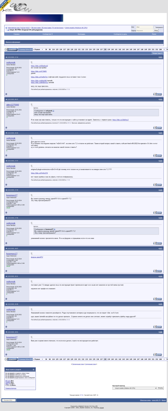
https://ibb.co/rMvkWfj (39, 81)
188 (160, 49)
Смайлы (8, 382)
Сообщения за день (120, 34)
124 (53, 49)
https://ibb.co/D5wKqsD (39, 66)
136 (97, 49)
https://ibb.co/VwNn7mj (39, 77)
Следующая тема (90, 364)
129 (72, 49)
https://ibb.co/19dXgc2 (120, 120)
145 (131, 49)
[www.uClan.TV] (34, 15)
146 (134, 49)
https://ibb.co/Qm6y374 (39, 173)
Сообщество (47, 34)
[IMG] (7, 383)
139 (108, 49)
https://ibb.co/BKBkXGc (39, 82)
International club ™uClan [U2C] (19, 28)
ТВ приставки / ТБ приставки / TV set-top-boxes (47, 28)
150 (149, 49)
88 (50, 49)
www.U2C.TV (156, 400)
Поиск (154, 34)
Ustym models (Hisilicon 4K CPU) (76, 28)
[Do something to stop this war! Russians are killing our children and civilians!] (5, 5)
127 (64, 49)
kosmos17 (11, 195)
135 (94, 49)
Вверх (164, 400)
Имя (132, 27)
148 (142, 49)
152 (156, 49)
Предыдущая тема (78, 364)
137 (101, 49)
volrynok (10, 62)
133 (86, 49)
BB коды (8, 381)
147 (138, 49)
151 (153, 49)
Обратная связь (145, 400)
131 (79, 49)
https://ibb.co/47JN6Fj (39, 71)
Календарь (81, 34)
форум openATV (37, 257)
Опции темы (157, 53)
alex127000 (12, 104)
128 (68, 49)
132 (83, 49)
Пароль (133, 30)
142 (120, 49)
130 (75, 49)
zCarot (102, 407)
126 (61, 49)
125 (57, 49)
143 (123, 49)
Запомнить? (159, 27)
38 (46, 49)
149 (145, 49)
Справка (16, 34)
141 (116, 49)
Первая (36, 49)
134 (90, 49)
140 (112, 49)
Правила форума (10, 388)
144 (127, 49)
